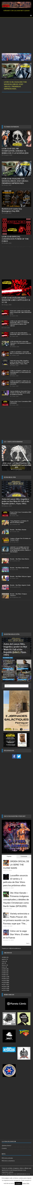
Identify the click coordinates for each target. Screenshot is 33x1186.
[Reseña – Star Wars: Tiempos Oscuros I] (5, 597)
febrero (5, 965)
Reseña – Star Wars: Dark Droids (19, 567)
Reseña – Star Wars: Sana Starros (19, 559)
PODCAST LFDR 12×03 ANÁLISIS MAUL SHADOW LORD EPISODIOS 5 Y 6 (20, 312)
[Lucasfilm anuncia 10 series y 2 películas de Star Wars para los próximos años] (6, 879)
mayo (4, 961)
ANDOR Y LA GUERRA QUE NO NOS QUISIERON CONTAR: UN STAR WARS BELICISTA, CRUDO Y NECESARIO (20, 549)
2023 (5, 973)
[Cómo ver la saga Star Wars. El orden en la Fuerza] (6, 934)
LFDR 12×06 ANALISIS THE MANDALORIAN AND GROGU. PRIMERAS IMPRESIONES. (15, 181)
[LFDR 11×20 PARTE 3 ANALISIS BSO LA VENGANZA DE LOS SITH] (5, 355)
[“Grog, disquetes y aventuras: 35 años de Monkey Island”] (5, 524)
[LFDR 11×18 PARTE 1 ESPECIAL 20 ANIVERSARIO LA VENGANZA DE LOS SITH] (5, 384)
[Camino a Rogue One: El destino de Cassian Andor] (5, 542)
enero (4, 967)
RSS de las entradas (7, 1158)
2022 (5, 974)
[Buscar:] (16, 685)
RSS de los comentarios (8, 1160)
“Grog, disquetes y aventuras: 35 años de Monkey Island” (19, 521)
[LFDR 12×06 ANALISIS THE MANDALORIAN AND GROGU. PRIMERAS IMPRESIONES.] (16, 175)
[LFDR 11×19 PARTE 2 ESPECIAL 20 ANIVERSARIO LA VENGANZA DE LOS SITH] (5, 374)
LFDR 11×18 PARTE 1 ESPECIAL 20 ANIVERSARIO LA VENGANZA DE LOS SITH (20, 382)
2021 (6, 976)
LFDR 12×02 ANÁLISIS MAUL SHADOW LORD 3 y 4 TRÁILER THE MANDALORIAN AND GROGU (19, 323)
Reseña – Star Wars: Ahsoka (18, 529)
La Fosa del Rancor (18, 469)
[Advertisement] (16, 36)
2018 (6, 982)
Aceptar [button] (18, 1183)
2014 (6, 990)
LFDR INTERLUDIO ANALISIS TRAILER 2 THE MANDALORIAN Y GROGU (20, 343)
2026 (5, 957)
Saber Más (25, 1183)
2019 (6, 980)
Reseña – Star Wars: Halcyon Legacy (20, 576)
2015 (6, 988)
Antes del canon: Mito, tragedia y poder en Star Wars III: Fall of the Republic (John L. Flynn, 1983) (19, 362)
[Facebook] (14, 756)
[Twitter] (19, 756)
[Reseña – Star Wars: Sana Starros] (5, 562)
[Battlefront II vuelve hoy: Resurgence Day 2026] (16, 68)
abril (4, 963)
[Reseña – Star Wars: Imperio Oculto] (5, 588)
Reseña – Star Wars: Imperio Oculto (20, 585)
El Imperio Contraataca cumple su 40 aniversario (23, 675)
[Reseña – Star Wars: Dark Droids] (5, 571)
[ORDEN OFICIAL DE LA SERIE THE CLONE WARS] (6, 864)
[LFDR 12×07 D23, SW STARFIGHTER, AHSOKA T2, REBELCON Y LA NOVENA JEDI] (16, 145)
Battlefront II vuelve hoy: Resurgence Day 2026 (12, 210)
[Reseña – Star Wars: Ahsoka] (5, 533)
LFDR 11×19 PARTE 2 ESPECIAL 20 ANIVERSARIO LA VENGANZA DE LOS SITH (20, 372)
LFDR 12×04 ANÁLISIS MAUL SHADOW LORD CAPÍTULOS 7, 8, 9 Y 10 (16, 300)
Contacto (4, 1148)
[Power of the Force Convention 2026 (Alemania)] (5, 405)
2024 (5, 971)
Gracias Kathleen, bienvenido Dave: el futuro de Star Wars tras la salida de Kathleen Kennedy (20, 392)
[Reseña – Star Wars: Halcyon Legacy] (5, 580)
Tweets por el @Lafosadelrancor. (11, 948)
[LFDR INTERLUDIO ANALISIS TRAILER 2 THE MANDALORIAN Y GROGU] (5, 345)
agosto (5, 959)
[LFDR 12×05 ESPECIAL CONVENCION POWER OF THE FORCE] (16, 233)
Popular (9, 856)
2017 (6, 984)
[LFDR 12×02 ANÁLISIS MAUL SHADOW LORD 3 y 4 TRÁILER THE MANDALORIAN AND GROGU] (5, 324)
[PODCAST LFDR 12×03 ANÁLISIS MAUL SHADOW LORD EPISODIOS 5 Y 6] (5, 314)
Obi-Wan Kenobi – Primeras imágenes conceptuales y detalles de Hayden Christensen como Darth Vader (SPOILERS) (16, 899)
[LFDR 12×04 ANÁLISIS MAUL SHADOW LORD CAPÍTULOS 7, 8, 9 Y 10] (16, 295)
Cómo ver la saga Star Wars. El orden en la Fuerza (16, 934)
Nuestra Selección (11, 634)
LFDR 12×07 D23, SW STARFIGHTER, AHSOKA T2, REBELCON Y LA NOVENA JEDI (15, 150)
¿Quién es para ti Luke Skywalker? (23, 665)
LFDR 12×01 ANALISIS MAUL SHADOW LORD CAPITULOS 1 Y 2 (20, 333)
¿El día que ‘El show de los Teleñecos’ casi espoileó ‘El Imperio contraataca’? (9, 663)
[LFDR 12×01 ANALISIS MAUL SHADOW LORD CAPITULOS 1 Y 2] (5, 336)
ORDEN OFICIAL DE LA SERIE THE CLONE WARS (16, 864)
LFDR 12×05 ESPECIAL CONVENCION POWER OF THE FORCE (15, 239)
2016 (6, 986)
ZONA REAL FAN (10, 477)
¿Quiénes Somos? (6, 1145)
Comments (24, 856)
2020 (6, 978)
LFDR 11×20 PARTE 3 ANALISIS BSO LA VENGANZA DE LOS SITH (20, 352)
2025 (5, 969)
